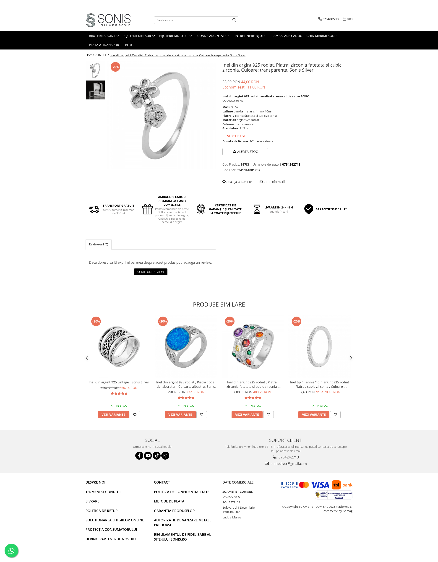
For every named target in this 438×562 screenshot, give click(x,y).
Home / (91, 55)
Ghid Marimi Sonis (321, 36)
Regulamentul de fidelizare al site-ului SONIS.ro (182, 536)
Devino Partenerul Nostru (111, 539)
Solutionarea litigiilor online (115, 520)
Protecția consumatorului (111, 529)
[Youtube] (148, 456)
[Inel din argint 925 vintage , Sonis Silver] (119, 346)
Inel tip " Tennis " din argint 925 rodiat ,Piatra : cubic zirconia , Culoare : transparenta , (319, 384)
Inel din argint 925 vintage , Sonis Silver (119, 382)
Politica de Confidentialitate (181, 491)
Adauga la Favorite (239, 182)
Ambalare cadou (288, 36)
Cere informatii (274, 182)
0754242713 (288, 457)
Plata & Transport (105, 45)
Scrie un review (150, 272)
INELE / (104, 55)
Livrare (92, 501)
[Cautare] (234, 20)
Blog (129, 45)
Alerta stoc (247, 151)
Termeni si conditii (103, 491)
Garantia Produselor (174, 510)
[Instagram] (165, 456)
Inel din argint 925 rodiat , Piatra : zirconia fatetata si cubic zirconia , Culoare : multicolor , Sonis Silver (253, 384)
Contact (162, 482)
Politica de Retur (102, 510)
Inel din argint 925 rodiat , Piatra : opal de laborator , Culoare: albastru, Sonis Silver (185, 384)
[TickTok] (157, 456)
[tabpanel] (161, 115)
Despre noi (95, 482)
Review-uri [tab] (98, 244)
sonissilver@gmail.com (288, 463)
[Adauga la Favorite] (135, 414)
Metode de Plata (169, 501)
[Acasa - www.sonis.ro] (108, 20)
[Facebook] (139, 456)
